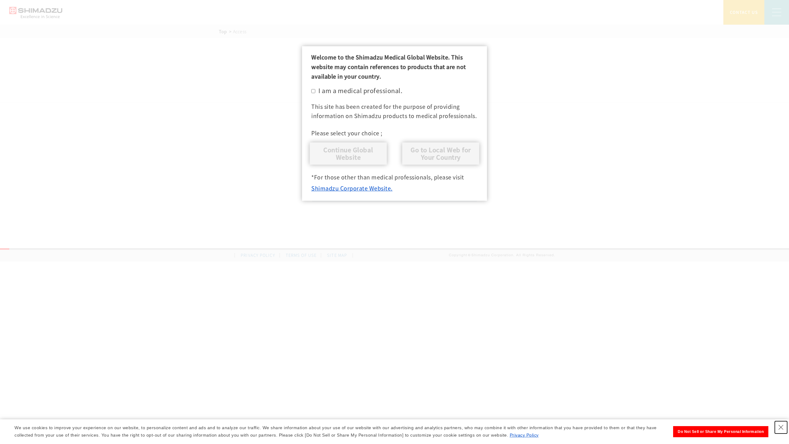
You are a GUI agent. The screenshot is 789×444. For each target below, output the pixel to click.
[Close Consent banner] (781, 427)
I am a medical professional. (360, 90)
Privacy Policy (524, 435)
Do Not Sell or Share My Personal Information (721, 432)
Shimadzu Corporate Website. (352, 188)
